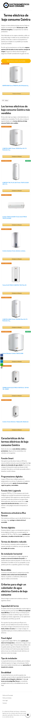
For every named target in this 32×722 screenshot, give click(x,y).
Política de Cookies (7, 698)
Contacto (5, 703)
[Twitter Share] (1, 358)
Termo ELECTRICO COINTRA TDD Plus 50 (14, 285)
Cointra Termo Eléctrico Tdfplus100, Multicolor (15, 421)
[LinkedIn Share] (1, 361)
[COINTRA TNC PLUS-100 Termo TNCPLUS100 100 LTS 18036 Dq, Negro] (16, 171)
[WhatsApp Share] (1, 364)
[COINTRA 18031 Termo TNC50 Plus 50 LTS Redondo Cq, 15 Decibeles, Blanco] (16, 74)
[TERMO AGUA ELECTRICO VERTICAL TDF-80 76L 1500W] (16, 376)
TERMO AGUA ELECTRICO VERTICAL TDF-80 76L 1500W (15, 388)
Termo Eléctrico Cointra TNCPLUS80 (12, 353)
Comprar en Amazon (17, 93)
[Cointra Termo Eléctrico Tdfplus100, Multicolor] (16, 410)
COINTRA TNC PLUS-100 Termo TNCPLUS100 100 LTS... (15, 183)
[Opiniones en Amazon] (5, 89)
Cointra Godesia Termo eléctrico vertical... (14, 251)
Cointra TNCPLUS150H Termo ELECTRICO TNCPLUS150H (14, 217)
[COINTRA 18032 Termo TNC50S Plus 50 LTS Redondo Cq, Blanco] (16, 308)
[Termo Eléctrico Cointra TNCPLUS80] (16, 342)
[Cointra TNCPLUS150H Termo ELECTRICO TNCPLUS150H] (16, 205)
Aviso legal (5, 700)
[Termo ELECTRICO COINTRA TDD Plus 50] (16, 274)
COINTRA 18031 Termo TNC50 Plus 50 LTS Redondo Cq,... (15, 85)
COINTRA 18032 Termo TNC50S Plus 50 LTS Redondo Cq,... (14, 320)
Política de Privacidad (8, 695)
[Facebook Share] (1, 355)
